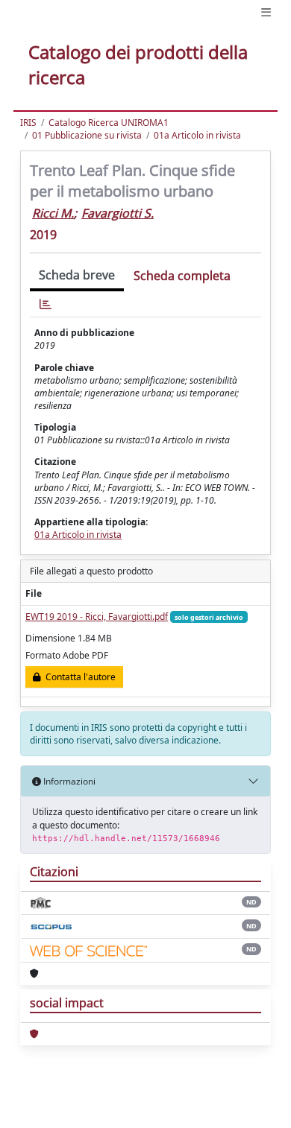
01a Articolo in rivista (197, 135)
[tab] (45, 304)
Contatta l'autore (78, 677)
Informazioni (68, 781)
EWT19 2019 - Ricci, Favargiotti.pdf (96, 616)
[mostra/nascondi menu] (266, 12)
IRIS (28, 122)
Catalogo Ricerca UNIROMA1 (108, 122)
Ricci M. (53, 213)
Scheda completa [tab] (182, 275)
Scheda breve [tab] (77, 275)
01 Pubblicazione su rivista (87, 135)
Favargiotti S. (117, 213)
